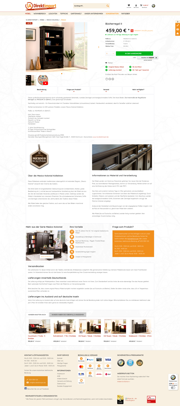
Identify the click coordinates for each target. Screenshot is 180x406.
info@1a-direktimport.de (38, 383)
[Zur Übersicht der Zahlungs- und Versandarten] (81, 359)
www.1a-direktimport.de (101, 137)
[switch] (173, 387)
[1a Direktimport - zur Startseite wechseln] (41, 6)
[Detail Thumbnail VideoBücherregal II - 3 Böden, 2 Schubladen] (43, 80)
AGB (58, 376)
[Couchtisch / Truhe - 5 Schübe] (39, 326)
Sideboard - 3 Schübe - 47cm (140, 336)
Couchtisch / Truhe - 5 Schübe (36, 337)
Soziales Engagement (64, 386)
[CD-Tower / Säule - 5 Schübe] (90, 326)
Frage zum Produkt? (74, 90)
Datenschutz (61, 384)
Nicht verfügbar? (138, 90)
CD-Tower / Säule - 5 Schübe (89, 336)
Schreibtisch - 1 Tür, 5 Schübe (64, 336)
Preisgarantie (61, 366)
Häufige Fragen (62, 363)
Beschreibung (41, 90)
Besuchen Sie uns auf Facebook (38, 389)
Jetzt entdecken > (47, 257)
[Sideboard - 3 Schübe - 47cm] (140, 326)
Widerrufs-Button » (123, 382)
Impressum (61, 374)
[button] (147, 58)
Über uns (60, 361)
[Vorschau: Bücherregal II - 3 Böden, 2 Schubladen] (31, 80)
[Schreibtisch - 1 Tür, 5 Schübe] (64, 326)
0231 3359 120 (144, 241)
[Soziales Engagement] (151, 399)
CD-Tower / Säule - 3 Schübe (115, 336)
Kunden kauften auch (37, 315)
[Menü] (176, 375)
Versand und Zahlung (64, 381)
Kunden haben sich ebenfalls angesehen (68, 315)
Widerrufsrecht (62, 379)
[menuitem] (91, 5)
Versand (106, 90)
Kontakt (59, 358)
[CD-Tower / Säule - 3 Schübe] (115, 326)
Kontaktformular (133, 239)
